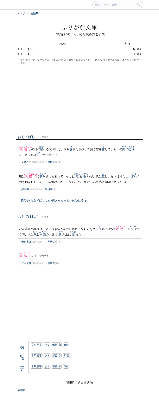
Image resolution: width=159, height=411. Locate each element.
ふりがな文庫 (79, 27)
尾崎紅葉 (53, 162)
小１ (47, 366)
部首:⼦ (56, 366)
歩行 (134, 176)
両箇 (42, 234)
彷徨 (131, 149)
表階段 (22, 390)
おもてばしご (34, 137)
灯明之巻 (26, 263)
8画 (66, 344)
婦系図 (25, 189)
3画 (66, 366)
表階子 (25, 149)
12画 (66, 355)
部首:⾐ (56, 344)
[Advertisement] (79, 99)
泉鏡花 (49, 189)
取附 (42, 176)
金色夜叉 (26, 162)
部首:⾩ (56, 355)
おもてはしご (34, 217)
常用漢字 (36, 344)
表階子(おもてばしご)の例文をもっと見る (52, 200)
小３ (47, 344)
